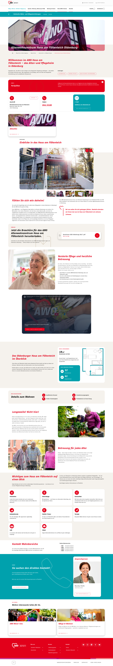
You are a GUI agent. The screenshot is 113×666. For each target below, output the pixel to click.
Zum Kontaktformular (82, 108)
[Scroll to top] (13, 662)
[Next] (90, 150)
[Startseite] (12, 53)
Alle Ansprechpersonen (19, 587)
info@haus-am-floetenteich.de (82, 104)
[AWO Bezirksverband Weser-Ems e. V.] (13, 3)
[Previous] (87, 150)
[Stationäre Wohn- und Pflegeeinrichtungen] (10, 14)
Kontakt (50, 14)
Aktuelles (45, 14)
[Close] (102, 82)
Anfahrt (33, 97)
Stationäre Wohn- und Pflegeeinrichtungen (27, 14)
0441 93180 (47, 105)
